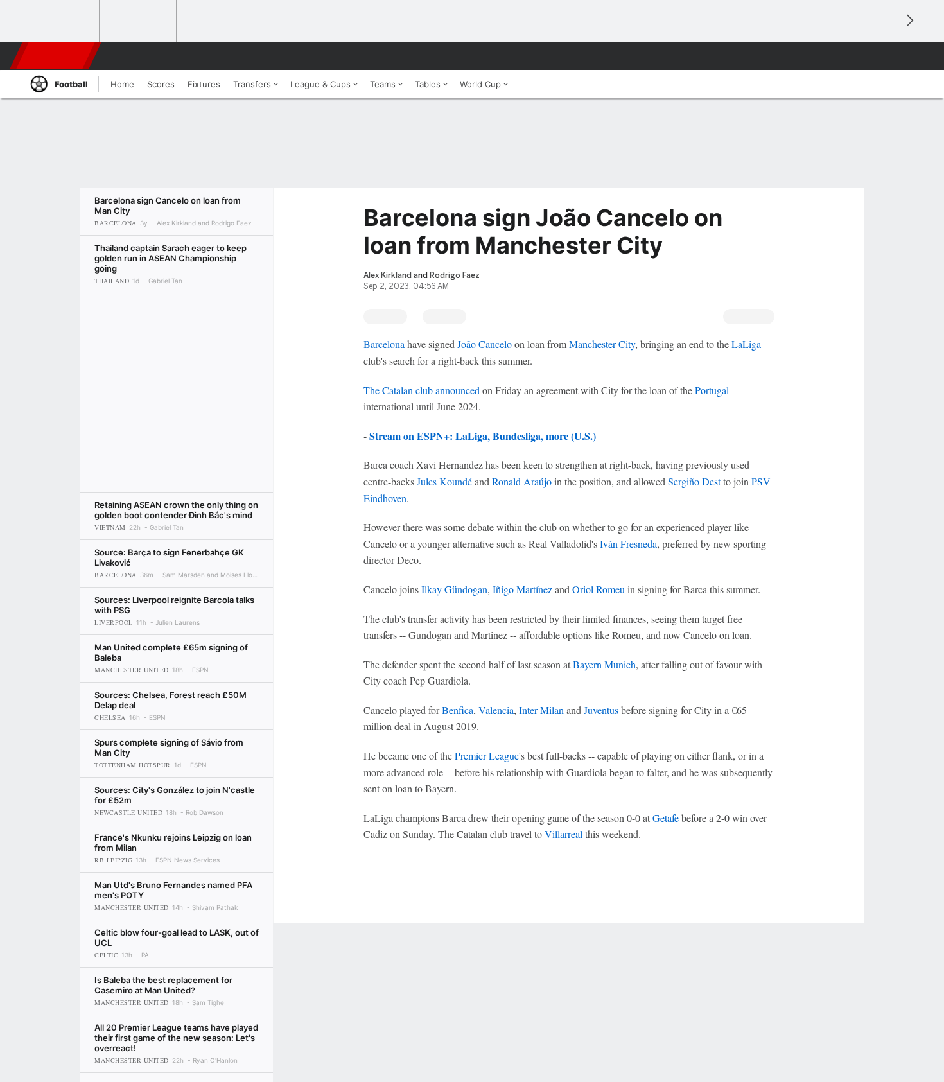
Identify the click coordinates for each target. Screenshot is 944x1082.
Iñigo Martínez (522, 589)
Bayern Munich (604, 664)
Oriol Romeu (598, 589)
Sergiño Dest (694, 481)
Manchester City (602, 344)
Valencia (496, 710)
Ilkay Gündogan (454, 589)
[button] (880, 56)
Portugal (712, 390)
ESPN (56, 56)
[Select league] (61, 21)
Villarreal (563, 834)
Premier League (487, 755)
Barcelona (384, 344)
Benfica (457, 710)
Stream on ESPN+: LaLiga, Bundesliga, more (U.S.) (482, 435)
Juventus (601, 710)
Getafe (665, 818)
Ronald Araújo (522, 481)
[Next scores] (909, 21)
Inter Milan (541, 710)
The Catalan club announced (421, 390)
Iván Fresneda (628, 543)
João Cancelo (484, 344)
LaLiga (746, 344)
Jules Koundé (444, 481)
